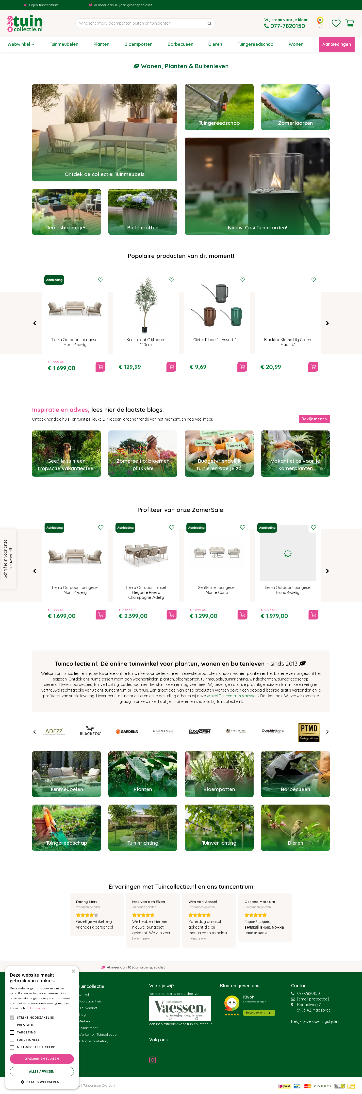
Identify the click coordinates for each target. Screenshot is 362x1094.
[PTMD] (272, 731)
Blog (82, 1014)
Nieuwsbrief (87, 1008)
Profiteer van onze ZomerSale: (181, 509)
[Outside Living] (236, 731)
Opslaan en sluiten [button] (42, 1059)
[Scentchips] (309, 731)
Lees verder (38, 1008)
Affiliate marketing (93, 1041)
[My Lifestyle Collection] (199, 731)
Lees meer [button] (141, 938)
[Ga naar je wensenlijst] (336, 23)
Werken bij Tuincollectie (97, 1034)
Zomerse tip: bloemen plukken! (143, 464)
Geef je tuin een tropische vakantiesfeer (67, 464)
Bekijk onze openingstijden (315, 1021)
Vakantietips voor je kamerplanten (295, 464)
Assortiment (88, 1028)
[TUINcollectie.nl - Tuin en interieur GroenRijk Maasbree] (24, 23)
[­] (154, 1060)
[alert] (42, 1027)
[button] (42, 1081)
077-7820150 (308, 993)
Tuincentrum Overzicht (99, 1085)
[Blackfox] (53, 731)
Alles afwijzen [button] (42, 1071)
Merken (84, 1021)
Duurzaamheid (90, 1001)
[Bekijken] (350, 23)
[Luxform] (163, 731)
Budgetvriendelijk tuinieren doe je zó (219, 464)
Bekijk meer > (314, 418)
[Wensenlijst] (336, 23)
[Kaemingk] (126, 731)
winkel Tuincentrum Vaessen (232, 695)
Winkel (83, 994)
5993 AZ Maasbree (314, 1010)
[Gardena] (90, 731)
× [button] (73, 971)
